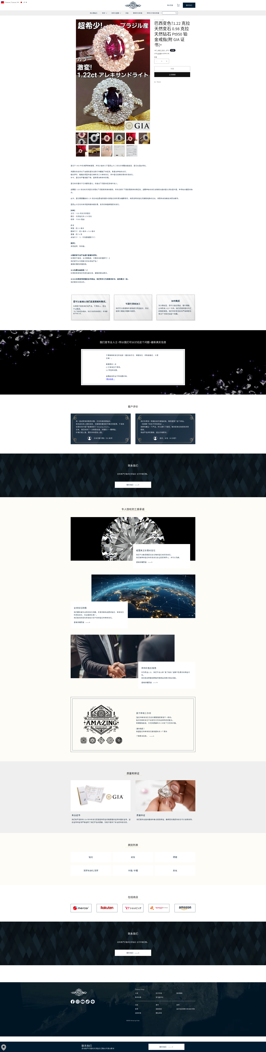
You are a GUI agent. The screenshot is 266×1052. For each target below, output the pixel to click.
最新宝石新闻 (137, 13)
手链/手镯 (133, 870)
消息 (136, 1005)
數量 (155, 57)
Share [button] (159, 82)
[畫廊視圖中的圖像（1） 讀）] (81, 138)
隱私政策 (159, 1013)
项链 (175, 857)
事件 (157, 1005)
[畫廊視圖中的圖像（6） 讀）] (81, 151)
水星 (136, 993)
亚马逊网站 (159, 997)
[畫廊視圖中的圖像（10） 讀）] (132, 151)
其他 (175, 870)
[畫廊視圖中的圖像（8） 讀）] (107, 151)
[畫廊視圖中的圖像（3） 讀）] (119, 138)
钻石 (91, 857)
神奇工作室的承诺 (153, 13)
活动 (126, 13)
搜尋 (136, 1009)
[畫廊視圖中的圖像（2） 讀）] (107, 138)
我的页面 (170, 5)
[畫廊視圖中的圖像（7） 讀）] (94, 151)
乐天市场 (159, 993)
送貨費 (159, 53)
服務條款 (159, 1009)
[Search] (176, 13)
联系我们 (189, 5)
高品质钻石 (93, 13)
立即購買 (172, 74)
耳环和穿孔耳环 (90, 870)
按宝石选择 (116, 14)
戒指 (133, 857)
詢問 (177, 1005)
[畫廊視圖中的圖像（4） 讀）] (132, 138)
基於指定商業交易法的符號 (185, 1009)
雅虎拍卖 (138, 997)
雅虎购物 (179, 993)
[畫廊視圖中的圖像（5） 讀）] (144, 138)
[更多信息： (110, 379)
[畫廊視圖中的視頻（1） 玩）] (94, 138)
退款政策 (138, 1013)
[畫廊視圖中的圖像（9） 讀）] (119, 151)
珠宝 (104, 14)
